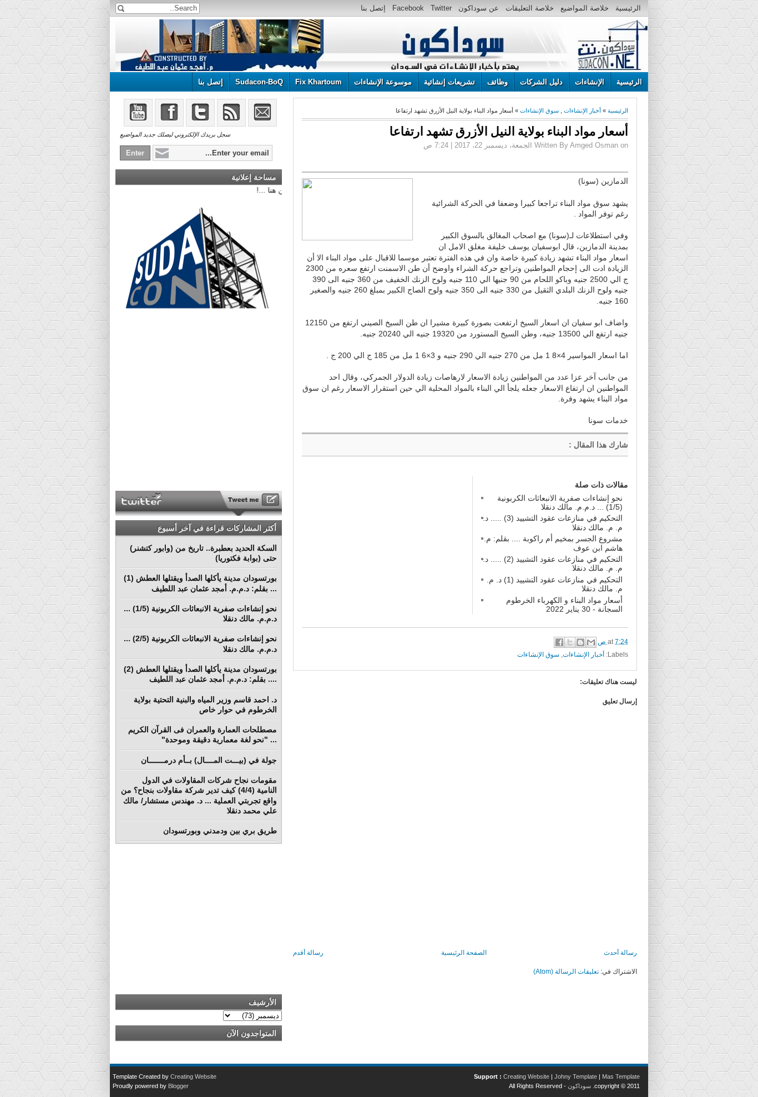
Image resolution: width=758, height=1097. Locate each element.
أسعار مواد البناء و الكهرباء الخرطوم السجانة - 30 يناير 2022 (564, 604)
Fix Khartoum (318, 82)
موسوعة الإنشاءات (383, 82)
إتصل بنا (373, 8)
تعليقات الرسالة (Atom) (566, 971)
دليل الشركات (541, 82)
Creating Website (526, 1076)
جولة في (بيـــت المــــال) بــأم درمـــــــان (209, 760)
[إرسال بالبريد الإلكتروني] (591, 642)
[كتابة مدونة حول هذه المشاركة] (580, 642)
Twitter (441, 8)
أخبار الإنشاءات (582, 110)
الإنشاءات (589, 82)
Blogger (178, 1086)
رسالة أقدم (308, 953)
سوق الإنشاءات (539, 110)
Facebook (408, 8)
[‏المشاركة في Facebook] (559, 642)
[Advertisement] (385, 545)
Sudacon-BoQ (259, 82)
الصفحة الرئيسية (464, 953)
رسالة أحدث (620, 953)
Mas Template (621, 1076)
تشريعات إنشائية (449, 82)
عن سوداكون (478, 8)
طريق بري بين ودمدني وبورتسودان (220, 830)
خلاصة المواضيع (584, 8)
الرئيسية (628, 8)
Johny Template (575, 1076)
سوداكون (579, 1086)
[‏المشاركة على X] (569, 642)
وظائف (497, 82)
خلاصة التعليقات (530, 8)
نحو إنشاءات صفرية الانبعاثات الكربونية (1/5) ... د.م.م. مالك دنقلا (560, 502)
